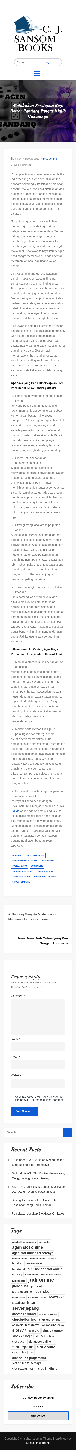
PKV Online (50, 158)
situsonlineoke (21, 882)
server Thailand (24, 1314)
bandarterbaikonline (24, 861)
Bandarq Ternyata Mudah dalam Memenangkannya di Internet (32, 917)
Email (15, 1057)
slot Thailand (48, 1368)
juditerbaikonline (22, 871)
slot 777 (34, 1330)
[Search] (47, 62)
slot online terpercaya (26, 1363)
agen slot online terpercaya (32, 1253)
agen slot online (27, 1247)
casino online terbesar (51, 1274)
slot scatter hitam (23, 1368)
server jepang (25, 1308)
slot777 (19, 1330)
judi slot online (22, 1291)
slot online (45, 1347)
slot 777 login (22, 1336)
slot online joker (23, 1352)
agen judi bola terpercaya (24, 1242)
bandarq (17, 855)
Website (16, 1075)
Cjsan (18, 158)
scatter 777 (56, 1297)
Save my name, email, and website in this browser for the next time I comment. (40, 1098)
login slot (42, 1291)
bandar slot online (48, 1269)
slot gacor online (39, 1341)
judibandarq (19, 866)
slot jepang (23, 1347)
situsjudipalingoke (45, 876)
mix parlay (33, 1297)
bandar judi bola (19, 1258)
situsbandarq (45, 871)
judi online (47, 861)
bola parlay (17, 1274)
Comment (18, 995)
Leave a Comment (21, 164)
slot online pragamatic (29, 1358)
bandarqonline (35, 855)
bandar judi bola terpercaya (43, 1258)
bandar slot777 (22, 1269)
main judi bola (18, 1297)
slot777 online (44, 1336)
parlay (43, 1297)
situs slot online (49, 1319)
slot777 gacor (52, 1330)
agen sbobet (44, 1242)
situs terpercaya (53, 1324)
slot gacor (19, 1341)
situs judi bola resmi (48, 1314)
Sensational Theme (38, 1442)
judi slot (36, 1286)
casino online (31, 1274)
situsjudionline (21, 876)
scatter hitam (25, 1302)
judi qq (15, 810)
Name (15, 1038)
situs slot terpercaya (25, 1324)
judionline (37, 866)
